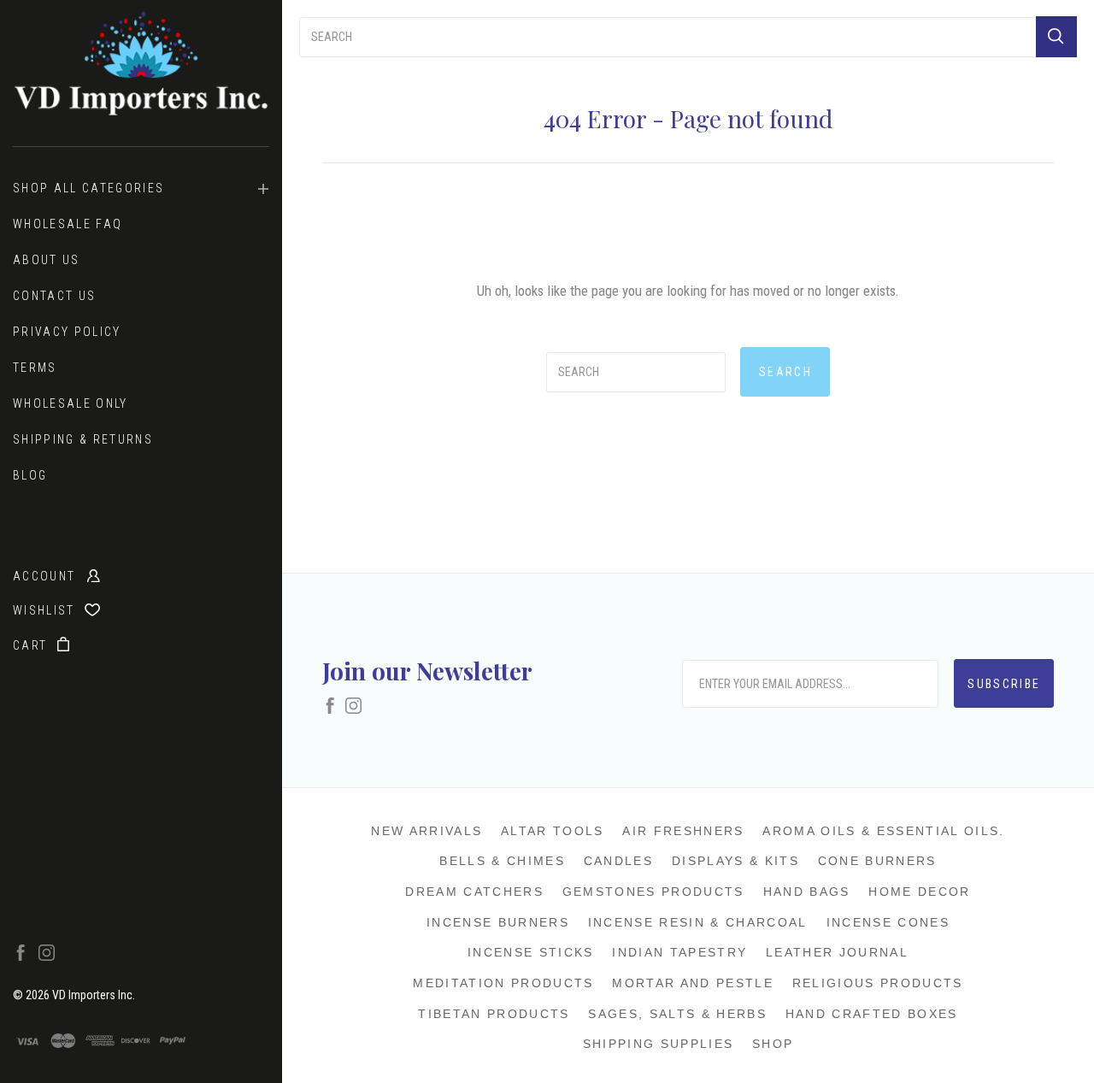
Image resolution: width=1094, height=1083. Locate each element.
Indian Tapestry (679, 952)
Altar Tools (552, 831)
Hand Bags (806, 891)
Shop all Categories (88, 188)
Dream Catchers (474, 891)
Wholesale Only (70, 403)
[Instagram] (46, 956)
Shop (772, 1044)
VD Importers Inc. (93, 995)
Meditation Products (503, 983)
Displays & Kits (735, 861)
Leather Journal (837, 952)
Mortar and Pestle (692, 983)
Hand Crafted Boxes (871, 1014)
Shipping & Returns (83, 439)
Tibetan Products (493, 1014)
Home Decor (919, 891)
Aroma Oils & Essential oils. (883, 831)
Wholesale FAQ (67, 224)
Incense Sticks (531, 952)
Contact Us (54, 296)
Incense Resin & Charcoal (698, 922)
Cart (32, 645)
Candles (618, 861)
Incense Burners (497, 922)
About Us (46, 260)
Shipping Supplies (658, 1044)
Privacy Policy (67, 331)
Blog (30, 475)
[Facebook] (21, 956)
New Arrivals (426, 831)
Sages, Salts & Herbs (677, 1014)
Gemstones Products (653, 891)
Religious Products (877, 983)
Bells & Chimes (502, 861)
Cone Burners (877, 861)
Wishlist (46, 610)
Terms (35, 367)
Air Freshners (683, 831)
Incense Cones (888, 922)
